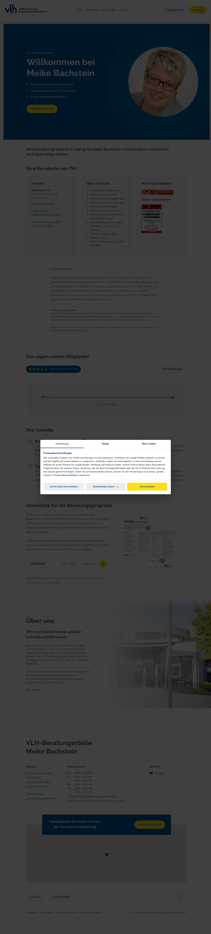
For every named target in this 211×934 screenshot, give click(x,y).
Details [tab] (105, 443)
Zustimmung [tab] (62, 443)
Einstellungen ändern (104, 486)
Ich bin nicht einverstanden (64, 486)
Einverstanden (147, 486)
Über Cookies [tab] (149, 443)
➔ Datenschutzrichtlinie (65, 475)
